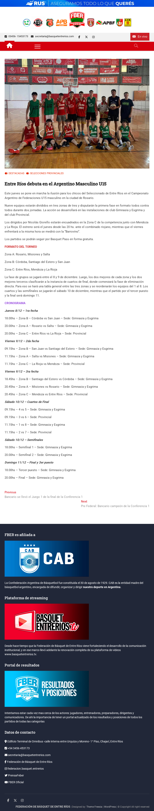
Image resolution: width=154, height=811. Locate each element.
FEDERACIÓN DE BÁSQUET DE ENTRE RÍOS (43, 806)
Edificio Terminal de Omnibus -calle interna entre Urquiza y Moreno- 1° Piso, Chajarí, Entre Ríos (65, 741)
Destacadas (16, 173)
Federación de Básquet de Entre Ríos (29, 761)
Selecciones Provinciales (47, 173)
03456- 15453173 (18, 36)
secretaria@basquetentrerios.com (54, 36)
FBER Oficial (16, 782)
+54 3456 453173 (18, 748)
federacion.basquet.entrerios (25, 768)
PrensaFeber (15, 775)
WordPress (110, 806)
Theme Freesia (94, 806)
